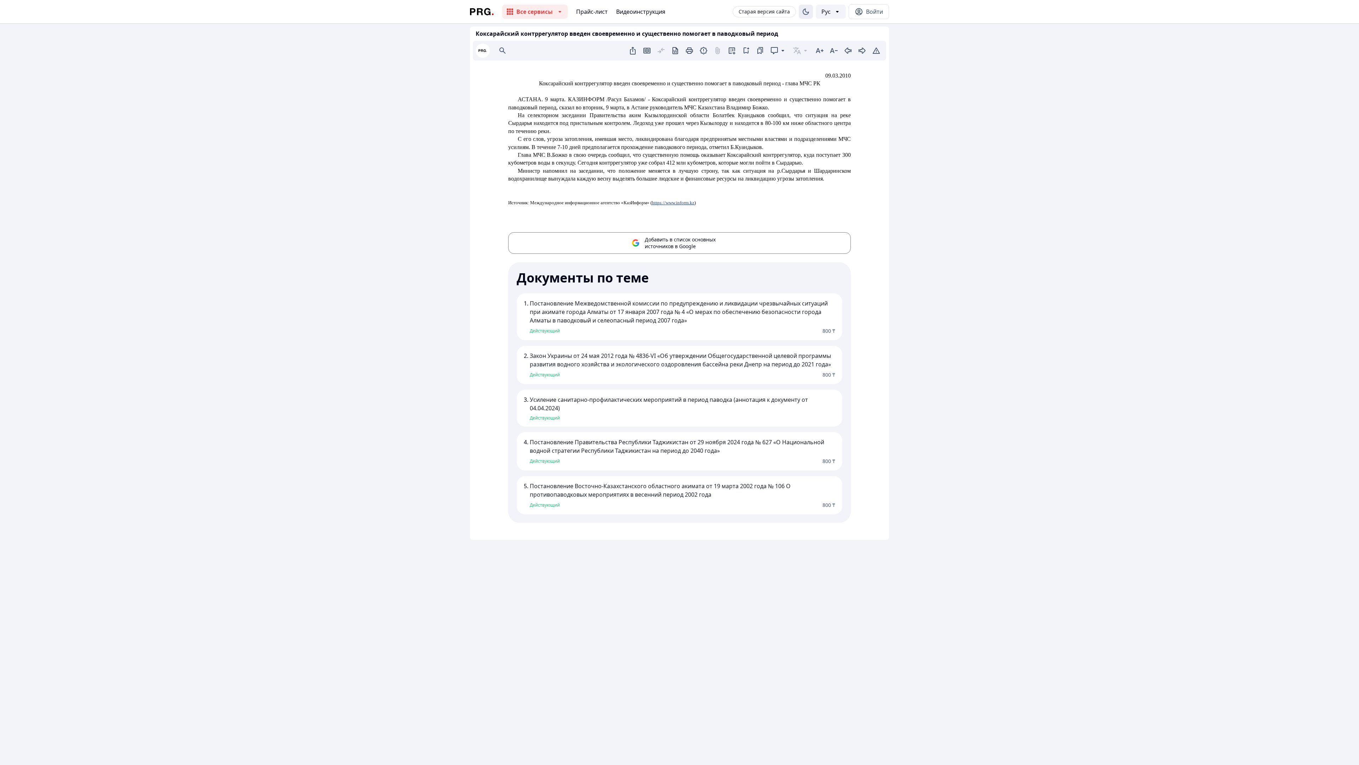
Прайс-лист (592, 12)
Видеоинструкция (640, 12)
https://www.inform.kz (673, 202)
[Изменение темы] (806, 12)
